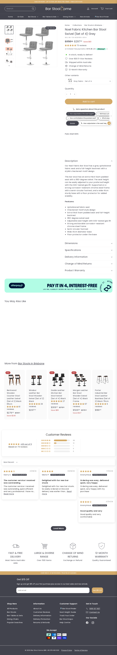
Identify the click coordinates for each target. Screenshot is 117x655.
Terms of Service (81, 650)
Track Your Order (67, 615)
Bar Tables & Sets (50, 17)
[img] (9, 471)
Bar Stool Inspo (66, 619)
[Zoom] (36, 46)
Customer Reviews (41, 612)
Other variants (72, 75)
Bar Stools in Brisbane (93, 25)
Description (71, 160)
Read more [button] (9, 494)
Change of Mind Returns (78, 263)
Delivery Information (76, 256)
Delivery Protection (41, 619)
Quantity (69, 88)
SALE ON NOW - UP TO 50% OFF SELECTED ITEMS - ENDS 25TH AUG (58, 2)
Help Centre (65, 622)
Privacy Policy (66, 650)
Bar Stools (32, 17)
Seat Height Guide (68, 612)
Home (10, 17)
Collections (77, 25)
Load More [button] (58, 528)
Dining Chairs (68, 17)
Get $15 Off (97, 590)
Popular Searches (15, 622)
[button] (71, 45)
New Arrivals (85, 17)
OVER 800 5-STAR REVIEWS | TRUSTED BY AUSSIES (58, 573)
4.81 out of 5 (26, 444)
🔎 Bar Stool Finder (101, 17)
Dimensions (71, 243)
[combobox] (20, 8)
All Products (12, 608)
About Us (37, 608)
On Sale (20, 17)
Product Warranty (75, 270)
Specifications (73, 250)
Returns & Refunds (41, 622)
